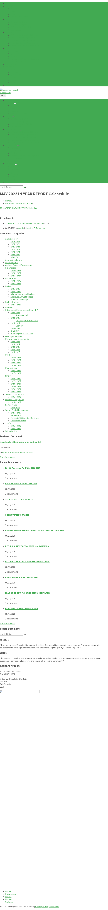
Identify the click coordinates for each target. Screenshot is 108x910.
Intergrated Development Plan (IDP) (21, 310)
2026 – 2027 (16, 275)
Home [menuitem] (8, 891)
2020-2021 (15, 244)
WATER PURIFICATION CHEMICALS (21, 483)
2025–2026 (15, 407)
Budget (8, 286)
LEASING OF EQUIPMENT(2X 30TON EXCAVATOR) (27, 593)
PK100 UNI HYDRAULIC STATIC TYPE (22, 577)
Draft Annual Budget (20, 299)
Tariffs (8, 423)
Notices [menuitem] (8, 899)
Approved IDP (22, 315)
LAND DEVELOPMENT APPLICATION (21, 608)
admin (21, 228)
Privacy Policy (41, 906)
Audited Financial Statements (18, 265)
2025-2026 (15, 289)
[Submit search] (25, 187)
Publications (11, 368)
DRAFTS (14, 257)
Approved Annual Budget (22, 296)
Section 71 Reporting (35, 228)
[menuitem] (8, 3)
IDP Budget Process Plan (27, 320)
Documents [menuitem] (10, 894)
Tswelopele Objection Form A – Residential (20, 442)
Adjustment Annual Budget (23, 294)
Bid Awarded (10, 267)
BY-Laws (9, 307)
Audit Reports (11, 262)
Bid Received (10, 278)
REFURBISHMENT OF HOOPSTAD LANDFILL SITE (27, 561)
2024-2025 (15, 254)
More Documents (7, 457)
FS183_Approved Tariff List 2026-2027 (22, 468)
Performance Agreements (17, 339)
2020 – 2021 (16, 378)
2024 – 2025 (16, 270)
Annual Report (11, 238)
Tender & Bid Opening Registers (25, 418)
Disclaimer (54, 906)
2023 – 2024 (16, 360)
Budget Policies (12, 302)
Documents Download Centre (18, 203)
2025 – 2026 (16, 273)
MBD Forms (16, 415)
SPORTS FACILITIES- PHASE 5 (19, 499)
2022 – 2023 (16, 357)
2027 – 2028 (16, 373)
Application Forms (13, 260)
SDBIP (8, 375)
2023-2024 (15, 252)
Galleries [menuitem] (9, 902)
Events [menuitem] (8, 896)
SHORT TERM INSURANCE (17, 515)
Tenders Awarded (18, 420)
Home (8, 200)
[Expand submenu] (15, 103)
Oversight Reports (13, 336)
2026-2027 (15, 352)
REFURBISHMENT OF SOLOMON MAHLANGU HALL (28, 546)
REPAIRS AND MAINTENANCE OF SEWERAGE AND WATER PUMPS (34, 530)
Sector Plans (11, 404)
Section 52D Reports (14, 394)
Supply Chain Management (17, 410)
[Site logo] (9, 92)
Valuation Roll (11, 431)
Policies (8, 354)
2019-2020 (15, 241)
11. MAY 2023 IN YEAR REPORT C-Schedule (18, 208)
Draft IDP (20, 325)
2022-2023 (15, 249)
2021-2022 (15, 246)
